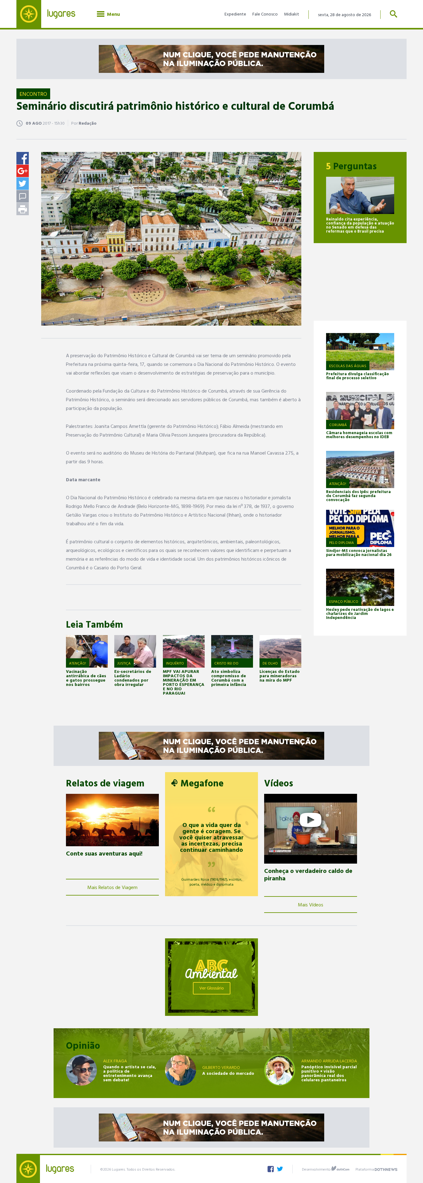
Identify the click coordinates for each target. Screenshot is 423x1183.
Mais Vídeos (310, 904)
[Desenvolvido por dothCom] (340, 1168)
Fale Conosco (265, 14)
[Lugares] (50, 14)
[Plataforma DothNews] (386, 1168)
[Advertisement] (360, 282)
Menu (112, 14)
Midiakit (291, 14)
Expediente (235, 14)
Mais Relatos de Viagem (112, 887)
